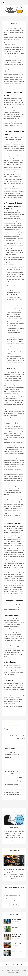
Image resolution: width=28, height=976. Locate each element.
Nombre (7, 771)
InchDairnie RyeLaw (17, 919)
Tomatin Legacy (16, 943)
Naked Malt (15, 927)
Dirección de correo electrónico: (14, 893)
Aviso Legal (17, 972)
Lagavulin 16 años (16, 951)
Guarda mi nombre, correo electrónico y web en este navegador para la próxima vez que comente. (13, 780)
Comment (8, 757)
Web (18, 771)
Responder (20, 738)
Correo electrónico (13, 773)
